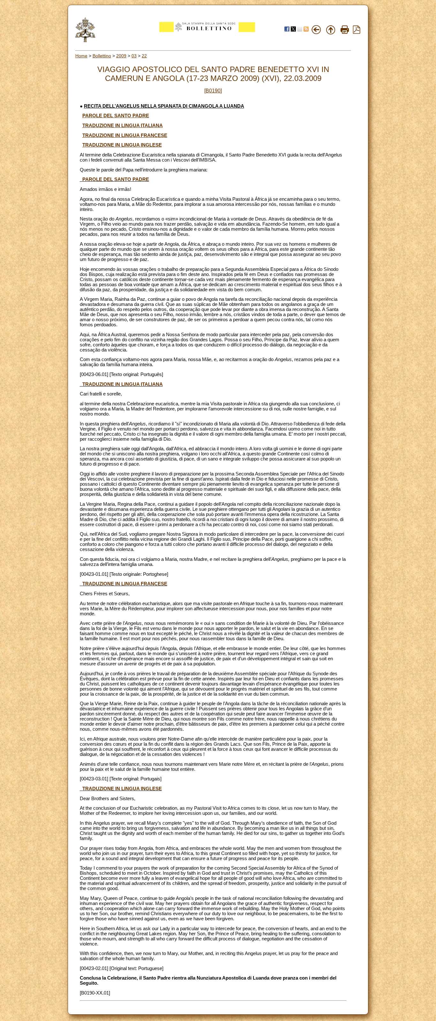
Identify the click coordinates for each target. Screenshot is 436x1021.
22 (144, 55)
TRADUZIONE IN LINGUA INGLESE (122, 145)
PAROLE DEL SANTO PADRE (115, 115)
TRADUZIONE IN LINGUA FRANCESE (124, 135)
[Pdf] (356, 32)
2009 (121, 55)
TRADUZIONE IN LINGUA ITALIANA (122, 125)
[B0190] (213, 90)
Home (81, 55)
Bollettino (102, 55)
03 (134, 55)
